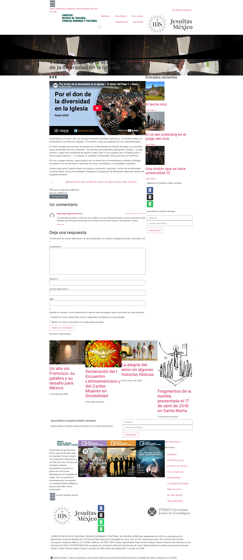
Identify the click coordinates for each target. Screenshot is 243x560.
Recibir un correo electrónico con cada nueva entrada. (78, 322)
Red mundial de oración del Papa (97, 182)
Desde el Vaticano (138, 61)
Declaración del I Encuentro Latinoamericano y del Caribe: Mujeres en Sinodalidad (103, 383)
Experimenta (122, 22)
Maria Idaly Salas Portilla (67, 214)
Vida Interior (121, 16)
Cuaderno (172, 454)
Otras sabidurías (175, 501)
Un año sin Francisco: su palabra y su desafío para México (62, 378)
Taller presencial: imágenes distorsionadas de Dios (73, 8)
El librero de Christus (177, 466)
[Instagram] (150, 197)
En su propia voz (175, 471)
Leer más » (151, 110)
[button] (99, 27)
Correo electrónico (59, 289)
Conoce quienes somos (67, 495)
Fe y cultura (137, 16)
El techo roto (157, 104)
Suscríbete (138, 22)
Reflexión (105, 16)
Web (51, 299)
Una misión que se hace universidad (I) (166, 171)
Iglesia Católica (73, 182)
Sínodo (117, 182)
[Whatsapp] (101, 522)
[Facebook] (150, 190)
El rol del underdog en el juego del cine (166, 136)
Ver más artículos (58, 196)
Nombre (54, 279)
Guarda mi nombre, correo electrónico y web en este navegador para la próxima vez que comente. (96, 312)
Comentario (55, 247)
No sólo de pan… (175, 495)
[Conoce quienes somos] (52, 496)
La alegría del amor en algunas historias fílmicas (138, 369)
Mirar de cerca (174, 489)
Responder (60, 224)
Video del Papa (129, 182)
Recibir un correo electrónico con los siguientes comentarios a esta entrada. (88, 317)
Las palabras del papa (177, 483)
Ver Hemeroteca (173, 442)
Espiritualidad (173, 477)
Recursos (152, 61)
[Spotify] (150, 204)
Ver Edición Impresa (181, 10)
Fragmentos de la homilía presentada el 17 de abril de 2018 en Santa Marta (174, 401)
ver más (53, 11)
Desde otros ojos (175, 460)
